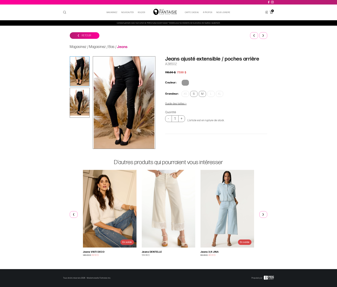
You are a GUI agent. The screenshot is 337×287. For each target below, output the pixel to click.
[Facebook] (269, 2)
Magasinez (112, 12)
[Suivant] (263, 35)
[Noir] (185, 83)
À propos (207, 12)
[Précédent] (254, 35)
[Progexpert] (269, 278)
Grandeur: (171, 93)
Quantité (170, 112)
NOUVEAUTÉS (127, 12)
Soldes (141, 12)
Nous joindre (223, 12)
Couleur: (171, 82)
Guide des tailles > (176, 103)
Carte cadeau (192, 12)
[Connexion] (266, 12)
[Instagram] (272, 2)
